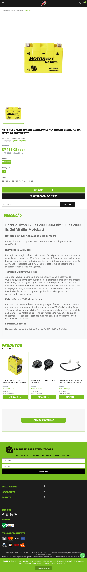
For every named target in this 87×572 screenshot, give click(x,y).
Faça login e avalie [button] (44, 420)
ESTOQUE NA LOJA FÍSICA (45, 196)
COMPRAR (38, 190)
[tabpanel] (15, 376)
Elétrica (20, 11)
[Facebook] (3, 514)
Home (6, 11)
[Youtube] (15, 514)
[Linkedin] (11, 514)
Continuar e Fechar (43, 568)
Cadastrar (43, 472)
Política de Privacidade (59, 563)
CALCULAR (67, 204)
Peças (13, 11)
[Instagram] (7, 514)
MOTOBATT (19, 138)
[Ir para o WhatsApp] (82, 555)
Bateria (28, 11)
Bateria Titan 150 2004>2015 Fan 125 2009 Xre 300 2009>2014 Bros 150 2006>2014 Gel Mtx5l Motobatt (71, 381)
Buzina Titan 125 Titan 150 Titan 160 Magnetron (15, 381)
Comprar (13, 397)
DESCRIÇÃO (13, 215)
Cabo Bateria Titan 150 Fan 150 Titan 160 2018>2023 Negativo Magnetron (42, 381)
